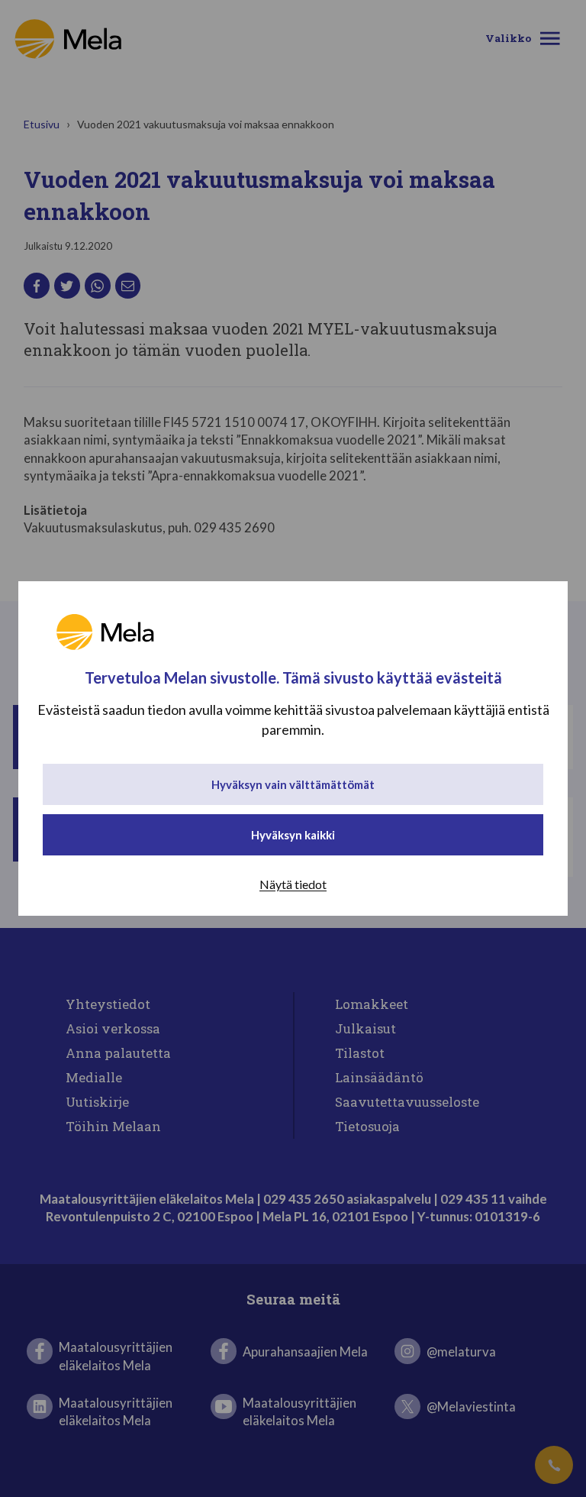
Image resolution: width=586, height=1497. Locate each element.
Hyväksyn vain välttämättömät (293, 784)
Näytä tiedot (293, 884)
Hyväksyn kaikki (293, 835)
